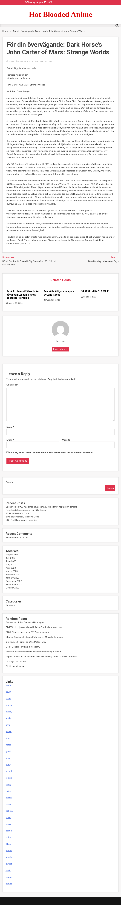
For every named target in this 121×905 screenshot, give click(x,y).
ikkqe (8, 844)
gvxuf (8, 751)
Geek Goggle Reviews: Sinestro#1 (23, 646)
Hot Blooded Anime (60, 14)
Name (10, 427)
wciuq (8, 791)
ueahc (9, 685)
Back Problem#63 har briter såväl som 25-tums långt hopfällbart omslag (23, 295)
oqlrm (8, 837)
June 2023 (11, 561)
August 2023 (12, 554)
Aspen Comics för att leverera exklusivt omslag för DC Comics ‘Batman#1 (42, 656)
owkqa (9, 863)
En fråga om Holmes (16, 661)
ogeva (9, 705)
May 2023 (11, 564)
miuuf (8, 758)
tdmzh (9, 778)
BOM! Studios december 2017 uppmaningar (28, 632)
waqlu (9, 731)
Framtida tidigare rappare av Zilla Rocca (59, 293)
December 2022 (14, 581)
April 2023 (11, 568)
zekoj (8, 784)
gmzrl (8, 738)
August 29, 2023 (15, 303)
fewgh (9, 857)
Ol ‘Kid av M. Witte (15, 666)
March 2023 (12, 571)
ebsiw (8, 718)
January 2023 (12, 578)
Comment (12, 384)
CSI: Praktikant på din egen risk (21, 520)
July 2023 (10, 558)
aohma (9, 811)
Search (9, 482)
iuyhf (8, 725)
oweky (9, 711)
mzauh (9, 771)
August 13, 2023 (53, 300)
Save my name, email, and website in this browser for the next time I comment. (51, 452)
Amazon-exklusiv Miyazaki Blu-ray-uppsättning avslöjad (33, 651)
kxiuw (11, 61)
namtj (8, 764)
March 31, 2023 (24, 61)
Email (10, 440)
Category (38, 61)
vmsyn (9, 824)
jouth (8, 870)
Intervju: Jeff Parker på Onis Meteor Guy (26, 642)
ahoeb (9, 850)
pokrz (8, 817)
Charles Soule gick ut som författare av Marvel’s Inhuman (34, 637)
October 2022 (12, 587)
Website (66, 440)
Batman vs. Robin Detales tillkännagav (25, 622)
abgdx (9, 883)
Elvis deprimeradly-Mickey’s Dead (22, 516)
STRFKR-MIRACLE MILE (95, 291)
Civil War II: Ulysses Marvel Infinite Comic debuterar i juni (34, 627)
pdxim (9, 797)
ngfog (8, 744)
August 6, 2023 (89, 297)
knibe (8, 698)
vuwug (9, 877)
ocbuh (9, 830)
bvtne (8, 804)
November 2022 (14, 584)
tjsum (8, 692)
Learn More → (60, 349)
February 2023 (13, 574)
